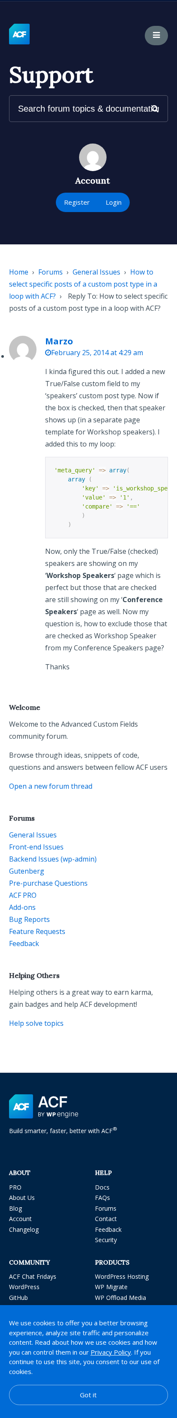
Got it (88, 1394)
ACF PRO (23, 895)
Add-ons (22, 907)
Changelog (24, 1229)
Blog (15, 1208)
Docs (102, 1187)
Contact (106, 1219)
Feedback (24, 943)
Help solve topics (36, 1023)
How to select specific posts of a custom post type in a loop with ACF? (83, 284)
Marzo (59, 341)
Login (114, 202)
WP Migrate (111, 1287)
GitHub (18, 1297)
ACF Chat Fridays (32, 1276)
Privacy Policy (111, 1352)
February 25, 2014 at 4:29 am (97, 352)
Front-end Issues (36, 847)
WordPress (24, 1287)
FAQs (102, 1197)
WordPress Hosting (122, 1276)
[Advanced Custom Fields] (19, 34)
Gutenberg (26, 871)
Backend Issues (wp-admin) (53, 859)
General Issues (96, 272)
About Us (22, 1197)
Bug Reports (29, 919)
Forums (50, 272)
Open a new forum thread (50, 786)
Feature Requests (37, 931)
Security (106, 1240)
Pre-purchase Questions (48, 883)
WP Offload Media (120, 1297)
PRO (15, 1187)
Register (77, 202)
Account (20, 1219)
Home (18, 272)
